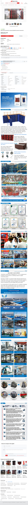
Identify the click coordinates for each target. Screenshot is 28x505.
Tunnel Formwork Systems (17, 484)
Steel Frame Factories (3, 495)
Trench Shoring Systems (23, 484)
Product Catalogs (10, 481)
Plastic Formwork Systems (3, 484)
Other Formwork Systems (3, 485)
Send (6, 455)
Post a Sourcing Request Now (20, 455)
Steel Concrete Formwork (11, 498)
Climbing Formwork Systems (10, 484)
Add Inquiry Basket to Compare (14, 26)
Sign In (1, 69)
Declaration (21, 502)
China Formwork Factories (17, 495)
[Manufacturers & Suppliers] (14, 1)
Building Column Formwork (4, 498)
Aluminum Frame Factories (10, 495)
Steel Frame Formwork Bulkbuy (18, 498)
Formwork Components (9, 485)
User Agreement (17, 502)
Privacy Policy (24, 502)
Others (14, 485)
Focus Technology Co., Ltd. (9, 502)
